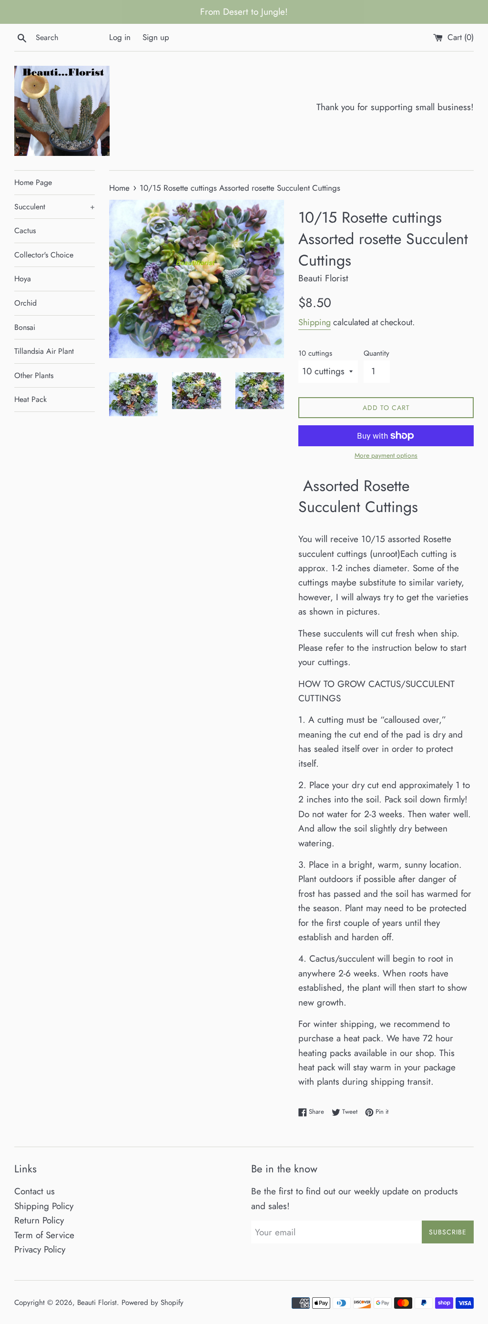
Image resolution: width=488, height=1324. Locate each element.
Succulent (54, 206)
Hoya (22, 278)
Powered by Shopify (152, 1302)
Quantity (376, 353)
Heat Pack (30, 399)
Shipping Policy (43, 1206)
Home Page (33, 182)
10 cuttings (315, 353)
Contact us (34, 1191)
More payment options (386, 455)
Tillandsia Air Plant (44, 351)
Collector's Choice (43, 254)
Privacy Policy (39, 1249)
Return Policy (39, 1220)
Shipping (314, 322)
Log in (120, 37)
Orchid (25, 303)
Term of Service (44, 1235)
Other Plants (33, 375)
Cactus (25, 230)
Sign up (155, 37)
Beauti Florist (97, 1302)
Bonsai (24, 327)
